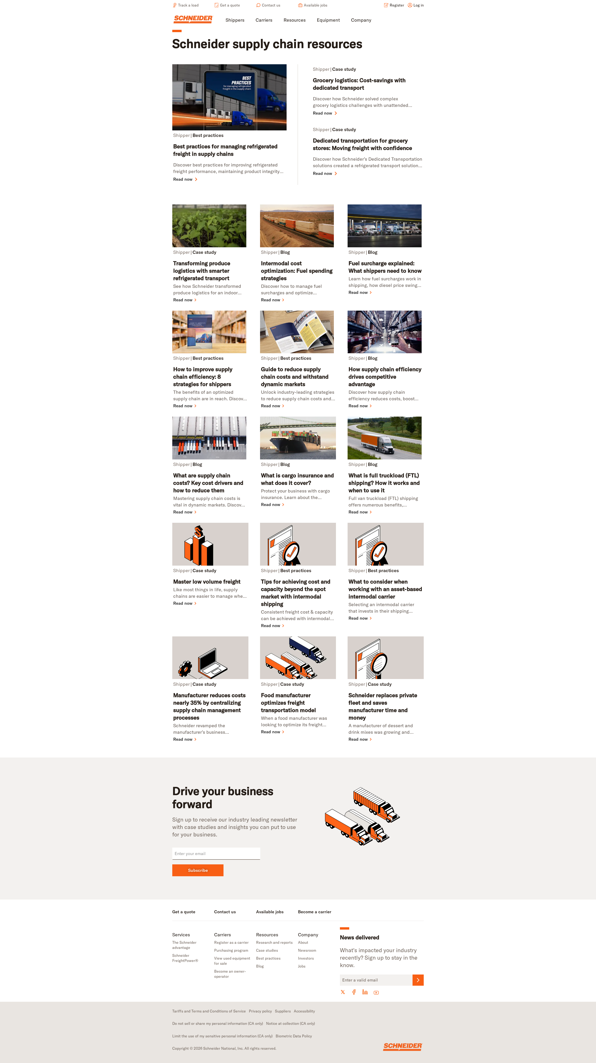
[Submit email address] (418, 980)
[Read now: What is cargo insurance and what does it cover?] (298, 438)
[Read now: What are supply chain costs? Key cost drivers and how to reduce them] (210, 438)
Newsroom (307, 950)
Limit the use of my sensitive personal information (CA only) (222, 1036)
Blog (260, 966)
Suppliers (283, 1011)
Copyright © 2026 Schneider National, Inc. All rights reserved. (224, 1048)
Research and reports (274, 942)
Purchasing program (231, 950)
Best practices (268, 958)
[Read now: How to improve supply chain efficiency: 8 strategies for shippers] (210, 332)
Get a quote (230, 5)
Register (397, 5)
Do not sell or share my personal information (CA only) (217, 1023)
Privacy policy (260, 1011)
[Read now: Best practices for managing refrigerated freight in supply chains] (231, 97)
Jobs (301, 966)
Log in (418, 5)
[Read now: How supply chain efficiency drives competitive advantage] (386, 332)
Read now (183, 179)
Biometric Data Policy (294, 1036)
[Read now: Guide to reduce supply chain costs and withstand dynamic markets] (298, 332)
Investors (306, 958)
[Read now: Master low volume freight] (210, 544)
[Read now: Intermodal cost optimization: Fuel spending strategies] (298, 225)
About (303, 942)
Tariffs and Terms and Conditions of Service (209, 1011)
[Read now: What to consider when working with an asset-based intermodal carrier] (386, 544)
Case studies (267, 950)
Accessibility (304, 1011)
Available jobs (315, 5)
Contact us (271, 5)
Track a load (188, 5)
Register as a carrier (231, 942)
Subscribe (198, 870)
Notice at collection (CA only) (290, 1023)
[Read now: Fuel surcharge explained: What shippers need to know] (386, 225)
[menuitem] (235, 20)
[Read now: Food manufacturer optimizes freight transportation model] (298, 657)
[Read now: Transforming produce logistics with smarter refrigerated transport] (210, 225)
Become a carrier (314, 911)
